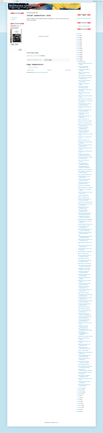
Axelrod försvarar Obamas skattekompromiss (83, 287)
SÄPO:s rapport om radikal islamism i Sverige (84, 183)
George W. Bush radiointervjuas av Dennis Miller (85, 246)
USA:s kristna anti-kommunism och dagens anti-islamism (84, 266)
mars (79, 403)
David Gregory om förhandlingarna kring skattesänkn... (83, 333)
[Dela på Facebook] (49, 60)
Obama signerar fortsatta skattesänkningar (83, 208)
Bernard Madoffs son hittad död (85, 251)
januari (80, 407)
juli (79, 395)
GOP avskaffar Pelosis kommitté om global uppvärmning (85, 367)
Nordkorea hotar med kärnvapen (85, 202)
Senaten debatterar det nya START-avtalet (84, 177)
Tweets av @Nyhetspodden (84, 26)
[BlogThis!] (46, 60)
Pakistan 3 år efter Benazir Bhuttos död (84, 73)
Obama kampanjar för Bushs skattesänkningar (84, 275)
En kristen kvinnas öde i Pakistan (85, 336)
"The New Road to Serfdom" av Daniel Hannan (85, 290)
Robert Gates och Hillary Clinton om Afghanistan (85, 204)
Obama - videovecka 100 (83, 197)
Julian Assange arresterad (83, 308)
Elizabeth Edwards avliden (84, 307)
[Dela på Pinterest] (51, 60)
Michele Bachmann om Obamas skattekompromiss (85, 298)
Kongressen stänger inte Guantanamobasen (83, 272)
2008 (78, 411)
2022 (78, 37)
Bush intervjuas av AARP (83, 258)
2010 (78, 60)
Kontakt (13, 19)
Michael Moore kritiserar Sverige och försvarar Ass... (85, 158)
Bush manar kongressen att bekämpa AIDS (84, 385)
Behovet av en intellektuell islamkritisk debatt (84, 131)
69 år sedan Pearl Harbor (83, 292)
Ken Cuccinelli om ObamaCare (85, 174)
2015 (78, 50)
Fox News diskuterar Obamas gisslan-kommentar (84, 284)
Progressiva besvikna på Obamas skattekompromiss (84, 314)
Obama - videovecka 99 (83, 253)
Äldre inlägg (67, 70)
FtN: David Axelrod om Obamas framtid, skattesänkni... (85, 233)
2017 (78, 47)
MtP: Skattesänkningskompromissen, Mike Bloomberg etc (85, 236)
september (80, 392)
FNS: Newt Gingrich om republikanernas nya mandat (85, 329)
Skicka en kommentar (33, 67)
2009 (78, 409)
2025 (78, 33)
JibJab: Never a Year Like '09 (33, 55)
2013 (78, 54)
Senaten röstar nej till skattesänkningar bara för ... (84, 348)
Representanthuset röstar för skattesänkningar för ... (84, 356)
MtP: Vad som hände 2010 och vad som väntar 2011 (84, 110)
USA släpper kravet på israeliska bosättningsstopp (85, 295)
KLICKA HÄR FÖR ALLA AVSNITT (84, 18)
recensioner (18, 25)
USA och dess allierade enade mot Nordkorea (84, 311)
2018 (78, 45)
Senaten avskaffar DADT (83, 195)
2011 (78, 58)
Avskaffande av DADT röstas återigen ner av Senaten (84, 269)
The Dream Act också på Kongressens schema (83, 362)
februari (80, 405)
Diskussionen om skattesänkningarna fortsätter (85, 370)
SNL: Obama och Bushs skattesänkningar (83, 211)
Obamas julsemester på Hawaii (85, 121)
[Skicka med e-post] (45, 60)
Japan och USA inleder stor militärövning (84, 359)
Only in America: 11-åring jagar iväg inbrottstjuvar (84, 172)
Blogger (56, 422)
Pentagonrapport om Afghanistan (85, 219)
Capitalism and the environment (85, 169)
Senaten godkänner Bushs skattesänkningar (84, 227)
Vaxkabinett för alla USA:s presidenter (83, 113)
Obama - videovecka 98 (83, 350)
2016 (78, 48)
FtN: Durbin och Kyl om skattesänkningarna (83, 326)
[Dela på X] (48, 60)
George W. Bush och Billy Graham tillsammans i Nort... (85, 155)
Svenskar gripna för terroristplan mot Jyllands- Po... (85, 78)
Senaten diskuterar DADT (83, 364)
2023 (78, 35)
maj (79, 399)
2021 (78, 39)
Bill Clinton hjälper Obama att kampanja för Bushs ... (84, 256)
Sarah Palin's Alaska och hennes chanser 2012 (85, 193)
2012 (78, 56)
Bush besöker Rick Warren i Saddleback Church (84, 376)
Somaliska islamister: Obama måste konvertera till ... (84, 104)
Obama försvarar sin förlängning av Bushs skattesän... (85, 301)
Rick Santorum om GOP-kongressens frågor (83, 87)
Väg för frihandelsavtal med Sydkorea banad (84, 345)
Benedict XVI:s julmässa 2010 (84, 122)
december (80, 61)
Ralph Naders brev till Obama (84, 263)
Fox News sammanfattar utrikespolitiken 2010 (83, 67)
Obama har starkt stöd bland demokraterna (84, 81)
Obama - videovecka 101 (83, 119)
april (79, 401)
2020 (78, 41)
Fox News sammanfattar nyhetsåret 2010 (83, 128)
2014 (78, 52)
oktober (80, 390)
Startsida (49, 70)
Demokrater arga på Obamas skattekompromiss (84, 304)
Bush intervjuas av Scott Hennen (85, 98)
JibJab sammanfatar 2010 (83, 140)
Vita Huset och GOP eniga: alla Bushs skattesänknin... (85, 317)
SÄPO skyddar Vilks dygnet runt (85, 75)
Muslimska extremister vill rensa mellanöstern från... (85, 145)
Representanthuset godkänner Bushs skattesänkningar (84, 214)
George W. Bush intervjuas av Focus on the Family (84, 200)
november (80, 388)
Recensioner (14, 17)
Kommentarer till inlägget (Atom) (41, 72)
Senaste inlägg (30, 70)
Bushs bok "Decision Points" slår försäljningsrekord (85, 125)
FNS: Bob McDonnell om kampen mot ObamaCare (84, 167)
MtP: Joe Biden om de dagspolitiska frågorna (83, 164)
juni (79, 397)
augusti (80, 393)
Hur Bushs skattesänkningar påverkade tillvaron (84, 320)
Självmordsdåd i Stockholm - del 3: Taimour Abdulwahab (85, 230)
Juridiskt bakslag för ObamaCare (85, 224)
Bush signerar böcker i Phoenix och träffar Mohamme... (85, 261)
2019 (78, 43)
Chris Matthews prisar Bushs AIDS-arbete (84, 382)
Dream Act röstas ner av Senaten (85, 187)
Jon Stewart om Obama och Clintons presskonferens (84, 217)
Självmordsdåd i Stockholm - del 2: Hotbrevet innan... (85, 240)
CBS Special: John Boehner (84, 185)
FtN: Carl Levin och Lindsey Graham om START (84, 180)
